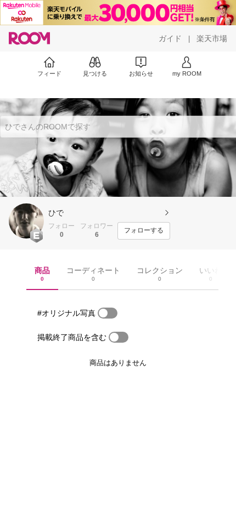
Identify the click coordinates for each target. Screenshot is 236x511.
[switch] (107, 313)
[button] (26, 221)
